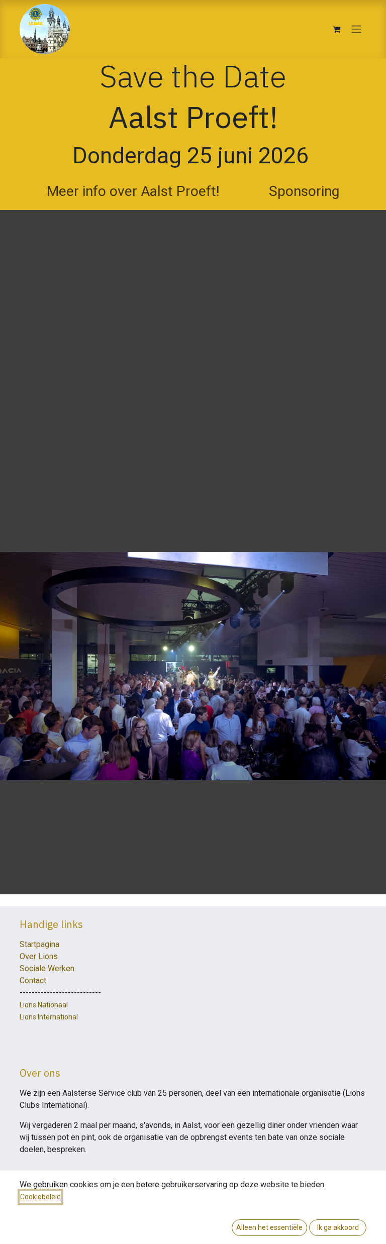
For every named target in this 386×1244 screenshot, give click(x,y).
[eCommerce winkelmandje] (336, 29)
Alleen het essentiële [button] (269, 1227)
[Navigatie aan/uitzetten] (356, 29)
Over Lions (39, 956)
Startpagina (39, 944)
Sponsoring (304, 191)
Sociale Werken (47, 968)
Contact (33, 980)
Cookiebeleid (40, 1197)
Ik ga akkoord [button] (338, 1227)
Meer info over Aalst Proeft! (133, 191)
